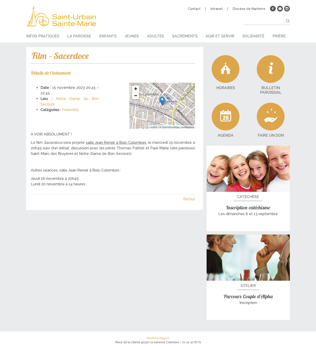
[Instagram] (287, 9)
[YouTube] (280, 9)
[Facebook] (273, 9)
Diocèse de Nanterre (249, 9)
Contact (194, 9)
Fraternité (70, 110)
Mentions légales (158, 338)
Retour (189, 199)
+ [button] (135, 89)
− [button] (135, 96)
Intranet (217, 9)
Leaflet (153, 127)
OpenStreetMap (171, 127)
